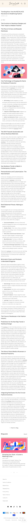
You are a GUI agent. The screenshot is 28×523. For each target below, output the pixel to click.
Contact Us (5, 497)
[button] (2, 3)
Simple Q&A (5, 500)
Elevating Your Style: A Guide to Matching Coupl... (12, 455)
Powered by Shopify (14, 517)
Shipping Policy (6, 488)
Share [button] (4, 19)
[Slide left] (11, 472)
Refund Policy (6, 485)
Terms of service (14, 520)
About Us (5, 479)
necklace (3, 37)
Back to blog (14, 428)
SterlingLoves (9, 517)
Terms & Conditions (7, 482)
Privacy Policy (6, 491)
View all (25, 434)
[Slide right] (16, 472)
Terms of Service (6, 494)
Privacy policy (7, 520)
